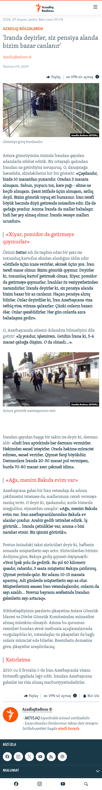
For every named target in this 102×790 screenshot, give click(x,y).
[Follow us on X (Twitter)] (29, 756)
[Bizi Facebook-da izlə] (16, 784)
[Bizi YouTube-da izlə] (63, 784)
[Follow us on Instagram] (18, 756)
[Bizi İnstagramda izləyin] (39, 784)
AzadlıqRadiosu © (17, 57)
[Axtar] (86, 784)
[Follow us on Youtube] (40, 756)
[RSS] (51, 756)
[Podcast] (62, 756)
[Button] (53, 77)
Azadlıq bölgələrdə (23, 29)
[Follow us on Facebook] (7, 756)
